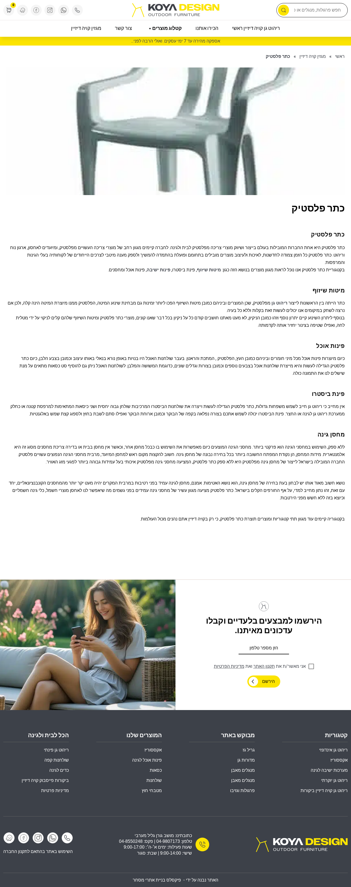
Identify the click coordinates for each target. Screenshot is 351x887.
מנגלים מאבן (243, 770)
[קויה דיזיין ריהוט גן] (302, 844)
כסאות (156, 770)
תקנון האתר (264, 666)
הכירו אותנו (207, 28)
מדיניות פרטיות (55, 790)
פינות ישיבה (158, 269)
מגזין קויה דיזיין (86, 28)
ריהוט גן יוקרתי (334, 780)
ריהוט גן (279, 303)
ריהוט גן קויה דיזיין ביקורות (324, 790)
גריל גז (249, 750)
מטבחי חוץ (152, 790)
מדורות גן (246, 760)
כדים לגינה (59, 770)
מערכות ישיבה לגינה (329, 770)
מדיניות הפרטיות (229, 666)
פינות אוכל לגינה (147, 760)
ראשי (340, 56)
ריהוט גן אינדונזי (333, 750)
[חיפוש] (283, 10)
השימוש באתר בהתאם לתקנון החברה (38, 851)
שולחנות (154, 780)
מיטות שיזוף (209, 269)
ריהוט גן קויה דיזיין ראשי (256, 28)
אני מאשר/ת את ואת (260, 666)
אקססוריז (153, 750)
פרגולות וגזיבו (242, 790)
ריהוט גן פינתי (56, 750)
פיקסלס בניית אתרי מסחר (157, 880)
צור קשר (123, 28)
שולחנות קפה (56, 760)
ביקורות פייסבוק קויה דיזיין (45, 780)
